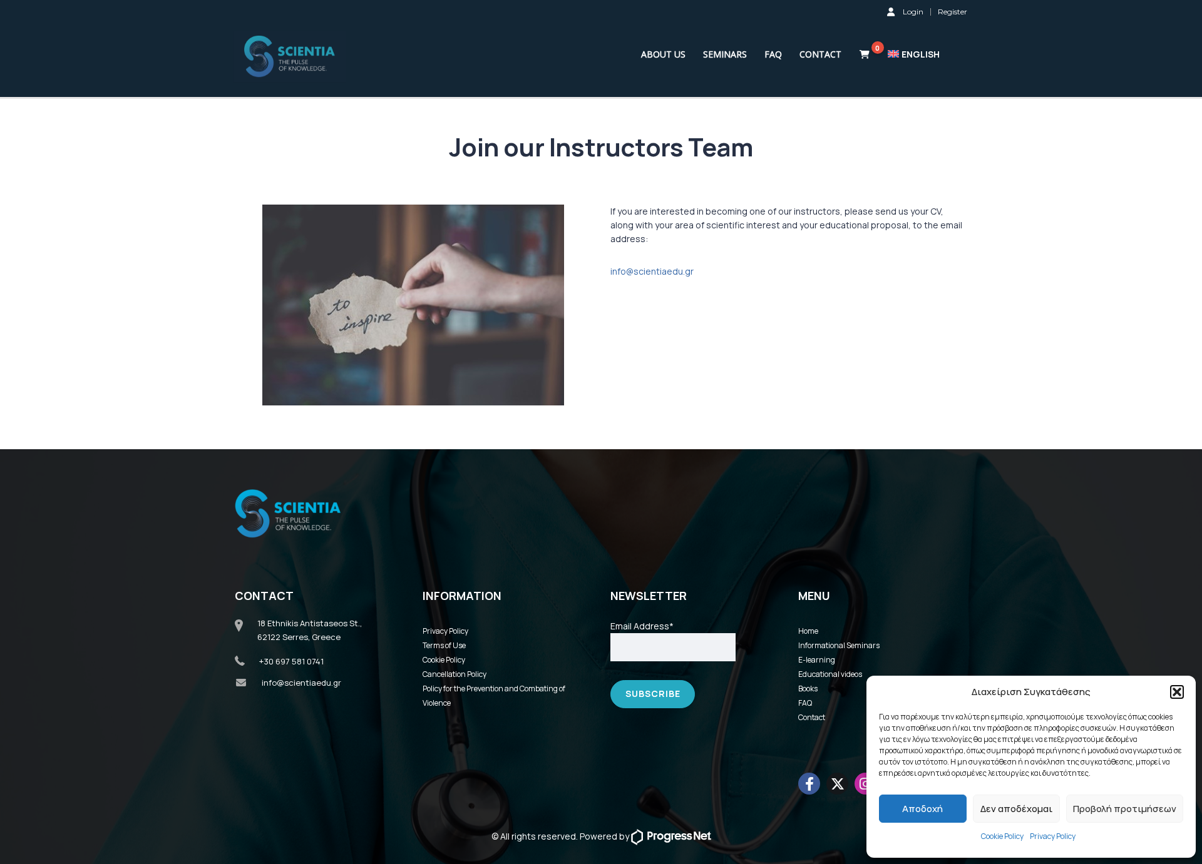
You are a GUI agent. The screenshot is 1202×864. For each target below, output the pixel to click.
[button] (1177, 692)
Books (808, 688)
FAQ (773, 54)
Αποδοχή (922, 808)
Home (808, 631)
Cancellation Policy (454, 674)
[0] (864, 54)
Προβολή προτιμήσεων (1124, 808)
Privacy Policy (1053, 836)
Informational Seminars (839, 645)
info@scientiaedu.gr (652, 271)
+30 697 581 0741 (291, 661)
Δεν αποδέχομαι (1016, 808)
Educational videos (830, 674)
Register (952, 12)
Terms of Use (444, 645)
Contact (820, 54)
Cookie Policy (1002, 836)
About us (663, 54)
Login (913, 11)
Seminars (725, 54)
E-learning (816, 659)
